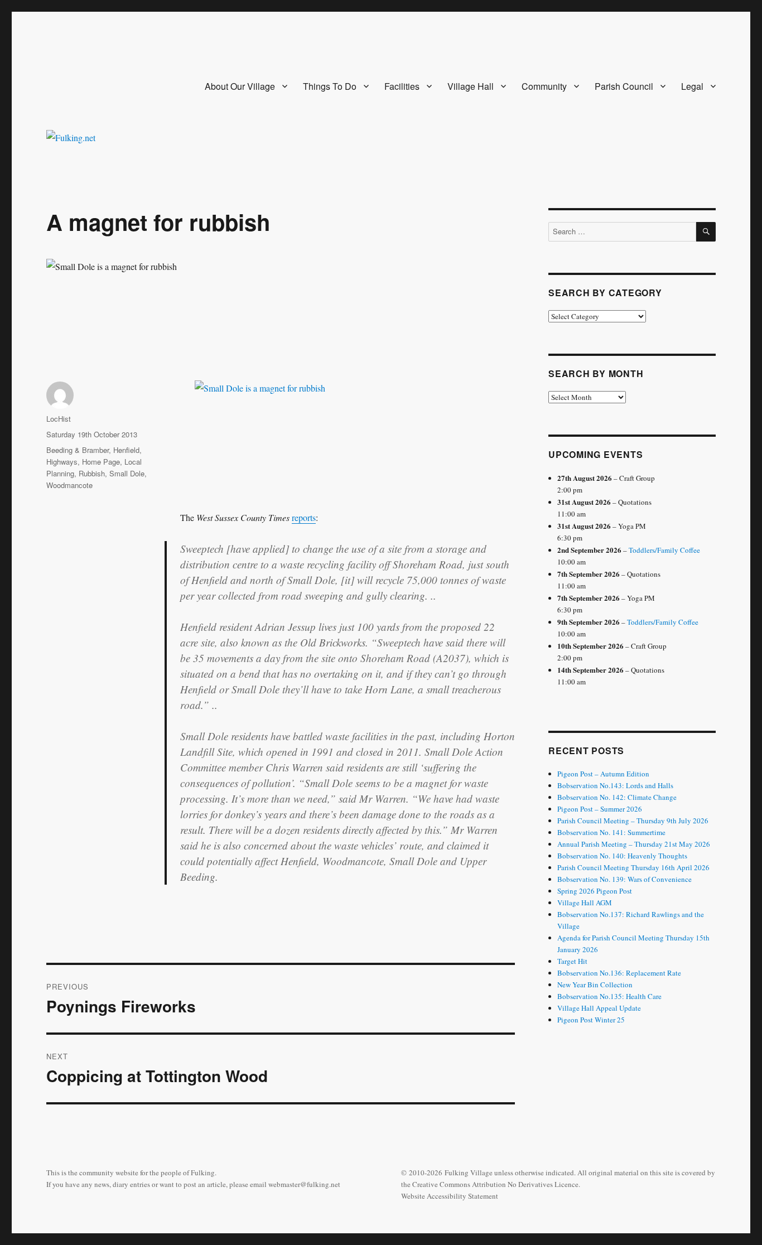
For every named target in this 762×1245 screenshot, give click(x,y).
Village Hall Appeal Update (599, 1008)
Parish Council (624, 86)
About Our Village (240, 86)
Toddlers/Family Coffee (664, 550)
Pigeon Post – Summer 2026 (599, 809)
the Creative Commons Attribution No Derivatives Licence (489, 1184)
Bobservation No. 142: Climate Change (617, 797)
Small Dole (126, 473)
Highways (62, 461)
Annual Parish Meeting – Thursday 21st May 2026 (633, 844)
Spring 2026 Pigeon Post (594, 891)
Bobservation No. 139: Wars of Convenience (624, 879)
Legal (692, 86)
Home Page (101, 461)
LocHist (58, 418)
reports (304, 517)
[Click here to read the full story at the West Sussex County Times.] (347, 429)
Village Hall (470, 86)
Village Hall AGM (584, 902)
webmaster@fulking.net (304, 1184)
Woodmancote (69, 485)
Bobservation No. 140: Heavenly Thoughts (622, 856)
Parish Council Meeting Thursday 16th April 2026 (633, 867)
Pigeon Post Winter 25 (591, 1020)
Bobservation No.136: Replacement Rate (619, 973)
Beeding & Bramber (77, 450)
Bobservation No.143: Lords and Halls (615, 785)
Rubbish (92, 473)
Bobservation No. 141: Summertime (611, 832)
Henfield (126, 450)
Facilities (401, 86)
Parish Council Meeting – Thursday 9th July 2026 (632, 820)
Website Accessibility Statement (449, 1196)
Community (544, 86)
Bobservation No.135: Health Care (609, 996)
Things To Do (329, 86)
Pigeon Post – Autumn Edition (603, 774)
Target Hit (572, 961)
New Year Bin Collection (595, 984)
